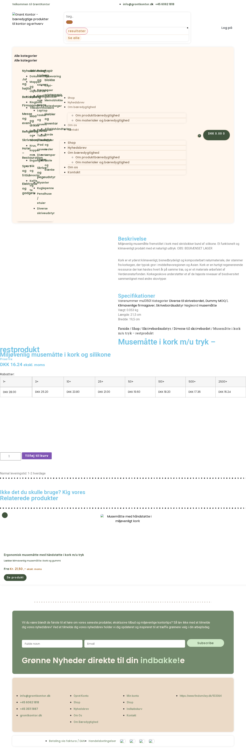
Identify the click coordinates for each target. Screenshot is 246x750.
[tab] (35, 56)
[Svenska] (63, 4)
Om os (72, 125)
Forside (123, 328)
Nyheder (28, 71)
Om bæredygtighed (82, 107)
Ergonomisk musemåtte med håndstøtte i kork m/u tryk (44, 555)
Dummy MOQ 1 (216, 301)
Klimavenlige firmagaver (136, 305)
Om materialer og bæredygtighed (102, 120)
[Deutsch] (79, 4)
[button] (35, 51)
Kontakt (73, 130)
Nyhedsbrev (76, 102)
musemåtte (208, 305)
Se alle (74, 38)
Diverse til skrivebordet (186, 301)
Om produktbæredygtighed (97, 115)
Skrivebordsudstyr (170, 305)
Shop (71, 98)
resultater (77, 31)
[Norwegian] (71, 4)
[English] (55, 4)
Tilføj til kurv (37, 455)
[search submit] (69, 22)
